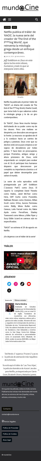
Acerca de (8, 300)
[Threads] (9, 290)
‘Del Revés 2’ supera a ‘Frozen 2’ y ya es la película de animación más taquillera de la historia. (21, 357)
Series (14, 27)
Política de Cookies (10, 434)
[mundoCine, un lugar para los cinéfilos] (4, 19)
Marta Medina (20, 56)
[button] (9, 19)
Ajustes (27, 457)
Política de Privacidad (10, 428)
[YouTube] (29, 284)
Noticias (7, 27)
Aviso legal (7, 440)
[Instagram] (16, 284)
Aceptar (6, 457)
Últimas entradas (20, 300)
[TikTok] (22, 284)
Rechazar (17, 457)
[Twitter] (9, 284)
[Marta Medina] (9, 304)
